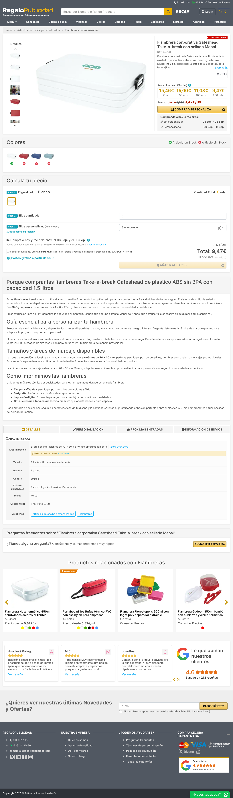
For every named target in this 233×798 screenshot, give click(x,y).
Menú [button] (11, 21)
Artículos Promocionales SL (41, 793)
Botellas (120, 21)
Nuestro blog (76, 756)
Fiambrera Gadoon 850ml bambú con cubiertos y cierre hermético (201, 613)
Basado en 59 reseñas (203, 769)
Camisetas (33, 21)
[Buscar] (168, 11)
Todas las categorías (139, 761)
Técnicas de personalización (144, 745)
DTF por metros (78, 750)
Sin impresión (130, 227)
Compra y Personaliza (192, 109)
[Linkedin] (18, 757)
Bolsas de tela (58, 21)
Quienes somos (78, 740)
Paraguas (220, 21)
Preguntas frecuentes (140, 740)
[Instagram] (30, 757)
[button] (189, 85)
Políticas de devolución (141, 750)
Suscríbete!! (215, 706)
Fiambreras (85, 513)
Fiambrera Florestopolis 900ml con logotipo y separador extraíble (144, 613)
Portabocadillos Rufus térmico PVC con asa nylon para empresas (87, 613)
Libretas (178, 21)
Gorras (101, 21)
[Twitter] (12, 757)
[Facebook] (24, 757)
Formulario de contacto (141, 756)
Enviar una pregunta (210, 544)
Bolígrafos (157, 21)
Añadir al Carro (173, 265)
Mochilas (81, 21)
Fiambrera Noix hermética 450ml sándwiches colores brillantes (27, 613)
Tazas (138, 21)
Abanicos (199, 21)
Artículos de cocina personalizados (53, 513)
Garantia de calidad (80, 745)
